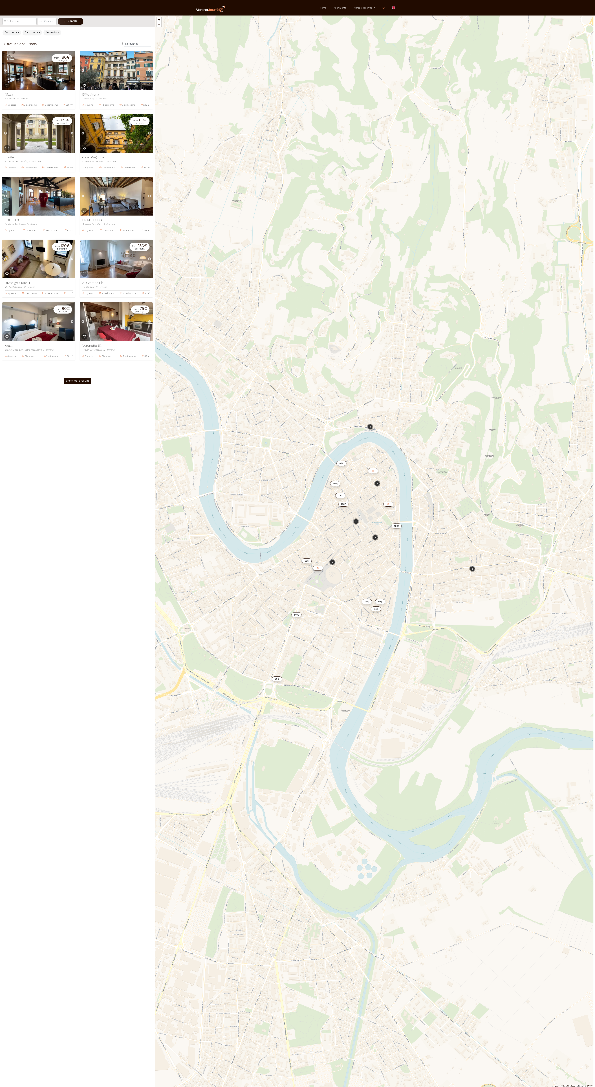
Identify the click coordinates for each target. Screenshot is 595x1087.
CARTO (590, 1086)
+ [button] (159, 20)
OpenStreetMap (569, 1086)
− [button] (159, 24)
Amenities (51, 32)
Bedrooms (10, 32)
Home (323, 8)
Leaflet (557, 1086)
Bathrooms (31, 32)
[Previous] (5, 70)
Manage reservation (364, 8)
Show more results (77, 380)
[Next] (72, 70)
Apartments (340, 8)
